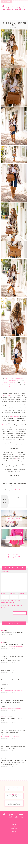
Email (12, 594)
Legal (14, 836)
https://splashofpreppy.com (15, 646)
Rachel (3, 677)
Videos (14, 824)
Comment (5, 572)
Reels (14, 822)
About (14, 820)
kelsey (3, 654)
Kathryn (3, 698)
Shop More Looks (14, 518)
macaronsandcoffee (7, 668)
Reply (13, 636)
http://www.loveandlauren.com (10, 736)
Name (3, 594)
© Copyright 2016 (14, 838)
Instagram (6, 1)
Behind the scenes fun (14, 803)
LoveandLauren (5, 728)
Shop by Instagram (14, 538)
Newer (16, 557)
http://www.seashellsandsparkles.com (12, 690)
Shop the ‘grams (14, 795)
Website (21, 594)
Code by (14, 833)
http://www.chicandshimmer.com (11, 708)
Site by (14, 831)
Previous (13, 554)
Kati (2, 744)
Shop (14, 826)
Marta (3, 630)
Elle (2, 642)
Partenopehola (5, 716)
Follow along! (14, 788)
